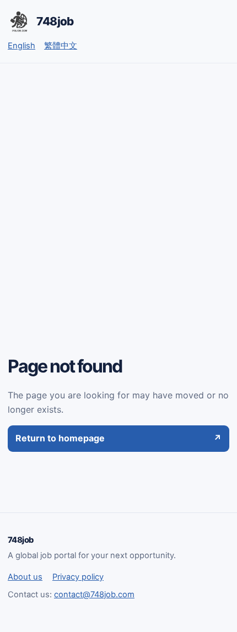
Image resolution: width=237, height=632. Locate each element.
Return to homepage (118, 438)
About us (25, 577)
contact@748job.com (94, 594)
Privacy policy (78, 577)
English (21, 46)
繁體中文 (60, 46)
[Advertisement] (118, 187)
